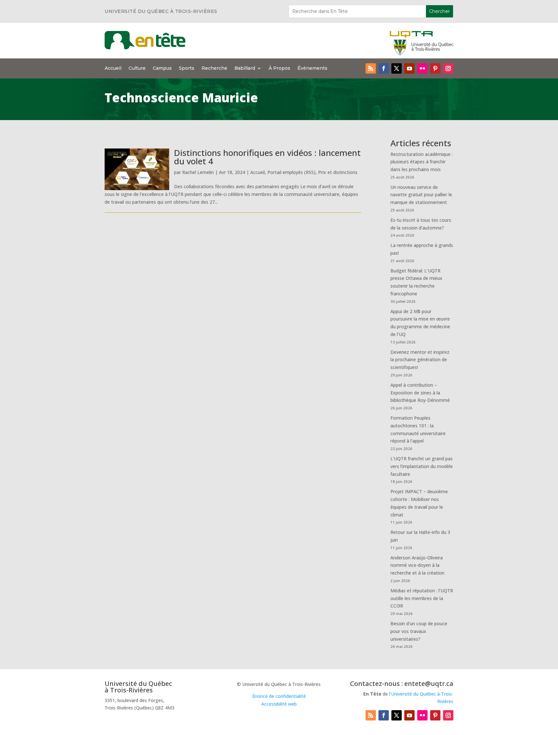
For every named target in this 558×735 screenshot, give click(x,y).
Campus (162, 68)
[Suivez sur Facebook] (383, 68)
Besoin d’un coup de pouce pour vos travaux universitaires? (418, 631)
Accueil (113, 68)
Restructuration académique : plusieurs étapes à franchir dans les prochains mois (421, 162)
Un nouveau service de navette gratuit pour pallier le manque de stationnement (421, 195)
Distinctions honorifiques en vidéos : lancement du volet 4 (267, 157)
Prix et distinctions (337, 172)
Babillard (244, 68)
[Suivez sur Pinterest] (435, 68)
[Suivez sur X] (396, 68)
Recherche (214, 68)
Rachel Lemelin (198, 172)
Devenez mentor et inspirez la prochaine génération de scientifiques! (420, 360)
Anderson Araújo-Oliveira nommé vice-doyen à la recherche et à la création (417, 565)
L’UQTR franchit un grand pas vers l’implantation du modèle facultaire (421, 466)
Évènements (312, 68)
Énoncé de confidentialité (279, 696)
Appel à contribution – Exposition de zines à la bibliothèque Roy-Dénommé (420, 392)
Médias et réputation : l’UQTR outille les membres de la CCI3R (421, 598)
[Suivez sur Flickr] (422, 68)
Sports (186, 68)
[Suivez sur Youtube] (409, 68)
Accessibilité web (279, 704)
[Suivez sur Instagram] (448, 68)
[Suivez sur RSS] (371, 68)
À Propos (279, 68)
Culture (137, 68)
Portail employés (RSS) (291, 172)
